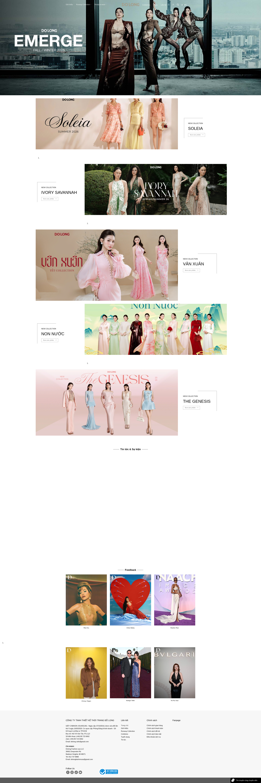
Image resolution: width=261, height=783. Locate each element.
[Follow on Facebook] (68, 772)
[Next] (43, 151)
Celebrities (146, 5)
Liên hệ (163, 5)
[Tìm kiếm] (178, 4)
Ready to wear (100, 4)
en (185, 5)
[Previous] (38, 151)
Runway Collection (83, 4)
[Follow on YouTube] (80, 772)
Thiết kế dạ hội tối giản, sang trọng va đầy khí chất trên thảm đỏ (85, 560)
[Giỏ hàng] (169, 4)
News (155, 5)
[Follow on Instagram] (72, 772)
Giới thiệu (69, 4)
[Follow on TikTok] (76, 772)
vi (182, 5)
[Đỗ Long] (130, 4)
